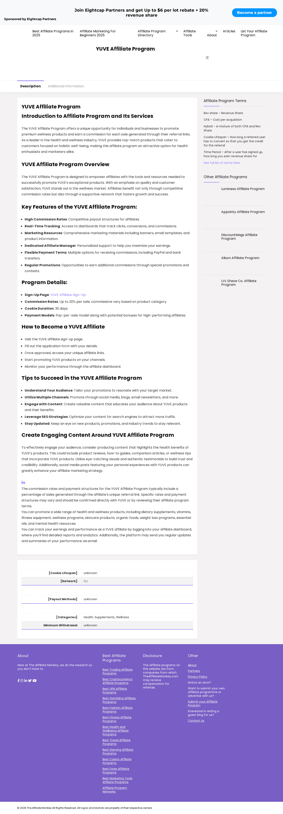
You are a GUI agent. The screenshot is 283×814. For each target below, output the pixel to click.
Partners (194, 671)
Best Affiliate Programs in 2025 (52, 33)
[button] (18, 681)
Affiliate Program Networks (115, 790)
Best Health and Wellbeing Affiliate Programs (116, 730)
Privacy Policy (197, 677)
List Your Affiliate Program (254, 33)
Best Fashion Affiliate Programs (118, 710)
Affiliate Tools (189, 33)
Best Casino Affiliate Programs (117, 761)
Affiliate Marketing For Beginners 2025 (98, 33)
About (212, 35)
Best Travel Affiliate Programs (117, 742)
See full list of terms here (222, 163)
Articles (229, 31)
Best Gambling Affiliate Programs (119, 700)
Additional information (66, 86)
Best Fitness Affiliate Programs (117, 719)
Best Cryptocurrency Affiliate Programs (118, 681)
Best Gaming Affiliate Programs (118, 752)
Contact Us (196, 721)
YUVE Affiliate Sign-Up (68, 294)
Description (30, 86)
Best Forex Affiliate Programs (116, 771)
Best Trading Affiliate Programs (118, 671)
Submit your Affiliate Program (203, 703)
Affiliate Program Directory (152, 33)
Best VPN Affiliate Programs (115, 691)
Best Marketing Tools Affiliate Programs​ (117, 780)
